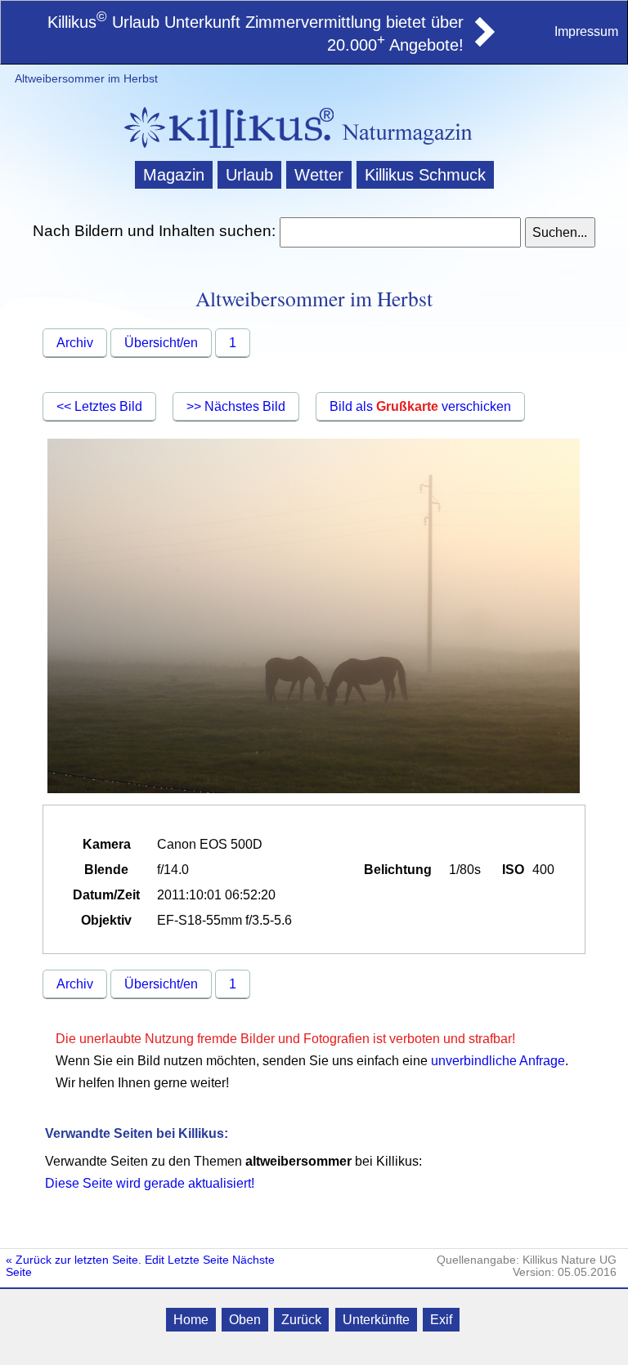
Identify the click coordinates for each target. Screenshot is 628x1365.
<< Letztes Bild (99, 406)
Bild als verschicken (420, 406)
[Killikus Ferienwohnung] (483, 42)
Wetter (318, 175)
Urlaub (249, 175)
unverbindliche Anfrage (498, 1061)
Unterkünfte (376, 1320)
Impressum (586, 31)
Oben (245, 1320)
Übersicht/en (161, 343)
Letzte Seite (198, 1260)
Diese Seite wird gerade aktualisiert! (149, 1183)
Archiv (74, 343)
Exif (441, 1320)
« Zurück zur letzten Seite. (73, 1260)
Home (191, 1320)
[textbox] (400, 232)
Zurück (301, 1320)
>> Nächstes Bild (235, 406)
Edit (154, 1260)
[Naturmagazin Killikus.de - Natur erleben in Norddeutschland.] (224, 150)
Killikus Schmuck (425, 175)
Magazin (173, 175)
